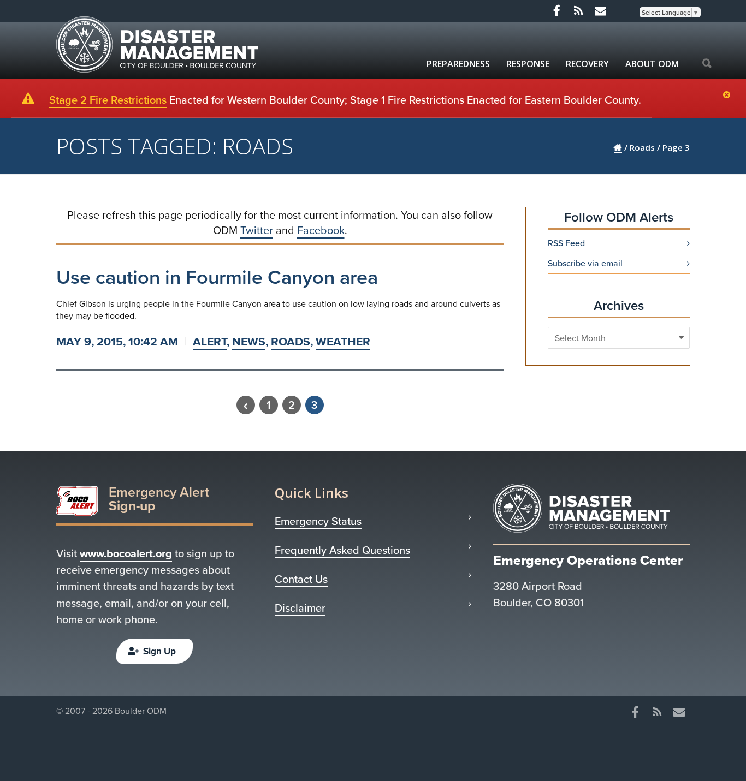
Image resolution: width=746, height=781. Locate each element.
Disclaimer (300, 608)
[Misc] (600, 11)
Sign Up (159, 651)
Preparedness (458, 64)
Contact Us (301, 579)
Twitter (256, 230)
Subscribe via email (585, 263)
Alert (210, 341)
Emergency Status (318, 521)
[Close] (729, 96)
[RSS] (578, 11)
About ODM (652, 64)
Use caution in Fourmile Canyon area (217, 277)
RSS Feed (566, 243)
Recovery (587, 64)
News (248, 341)
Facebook (321, 230)
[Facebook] (556, 11)
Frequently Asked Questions (342, 550)
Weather (343, 341)
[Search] (707, 63)
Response (527, 64)
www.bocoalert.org (126, 553)
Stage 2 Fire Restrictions (108, 100)
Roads (290, 341)
